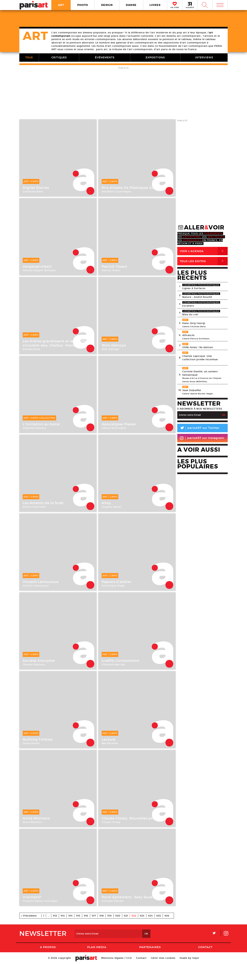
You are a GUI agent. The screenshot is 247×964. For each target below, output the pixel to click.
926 (166, 915)
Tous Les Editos (202, 261)
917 (94, 915)
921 (126, 915)
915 (78, 915)
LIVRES (155, 5)
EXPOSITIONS (155, 57)
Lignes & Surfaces (193, 288)
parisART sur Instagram (205, 438)
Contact (205, 947)
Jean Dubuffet (191, 390)
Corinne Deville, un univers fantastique (200, 373)
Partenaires (150, 947)
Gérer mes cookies (163, 957)
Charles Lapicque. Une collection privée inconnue (200, 358)
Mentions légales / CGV (116, 957)
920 (117, 915)
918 (101, 915)
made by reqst (189, 957)
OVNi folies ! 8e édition (197, 347)
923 (142, 915)
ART (61, 5)
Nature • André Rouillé (197, 297)
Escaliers (188, 305)
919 (109, 915)
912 (55, 915)
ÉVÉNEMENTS (104, 57)
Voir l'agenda (202, 251)
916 (86, 915)
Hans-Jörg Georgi (193, 323)
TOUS (29, 57)
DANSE (131, 5)
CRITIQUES (59, 57)
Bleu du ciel (190, 314)
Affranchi (188, 335)
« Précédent (29, 915)
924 (150, 915)
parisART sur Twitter (199, 428)
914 (70, 915)
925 (158, 915)
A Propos (48, 947)
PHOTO (82, 5)
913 (63, 915)
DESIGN (107, 5)
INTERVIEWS (204, 57)
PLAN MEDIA (96, 947)
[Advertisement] (123, 93)
